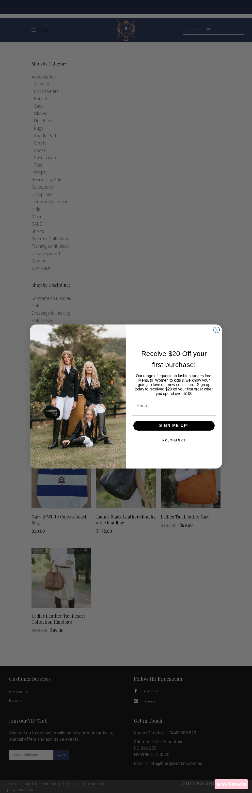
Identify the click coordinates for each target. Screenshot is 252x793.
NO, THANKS (174, 440)
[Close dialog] (217, 330)
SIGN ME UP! (174, 425)
